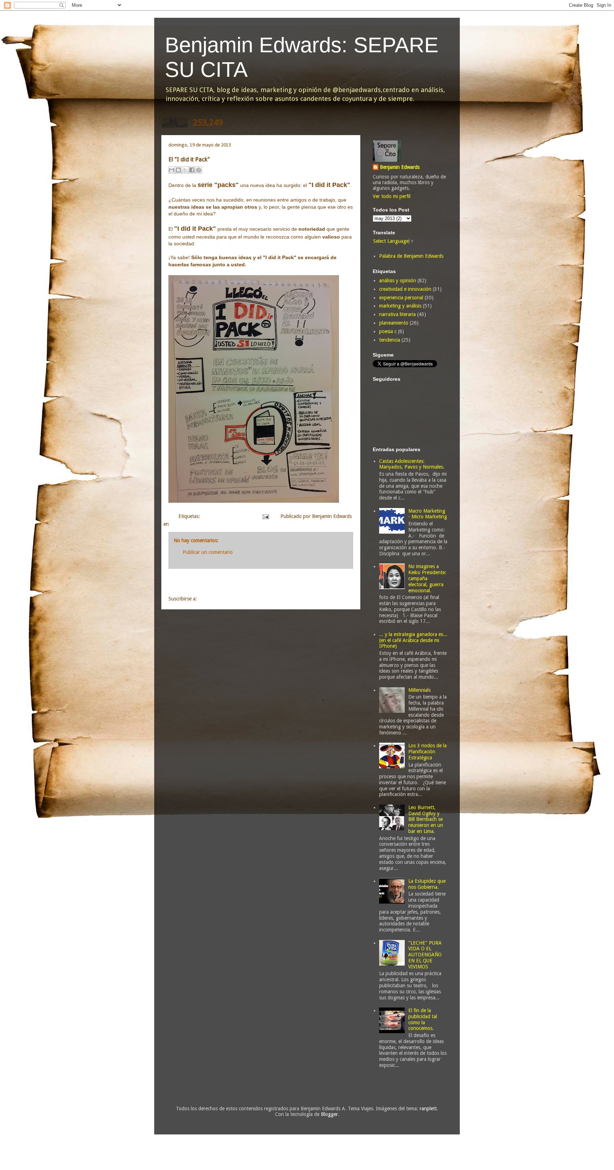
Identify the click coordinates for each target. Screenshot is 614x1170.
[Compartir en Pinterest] (198, 169)
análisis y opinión (397, 280)
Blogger (329, 1114)
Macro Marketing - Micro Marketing (427, 514)
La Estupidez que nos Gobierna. (427, 884)
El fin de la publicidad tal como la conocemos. (422, 1019)
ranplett (428, 1108)
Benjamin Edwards (400, 167)
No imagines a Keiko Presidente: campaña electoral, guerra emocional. (427, 578)
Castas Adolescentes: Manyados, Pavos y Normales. (412, 464)
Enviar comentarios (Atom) (227, 599)
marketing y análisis (400, 306)
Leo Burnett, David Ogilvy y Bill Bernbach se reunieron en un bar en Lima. (425, 819)
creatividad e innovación (227, 516)
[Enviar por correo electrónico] (171, 169)
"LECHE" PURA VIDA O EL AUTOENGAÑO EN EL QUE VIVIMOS (425, 954)
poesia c (388, 331)
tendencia (389, 340)
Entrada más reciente (202, 583)
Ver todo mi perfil (391, 196)
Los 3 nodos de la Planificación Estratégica (427, 751)
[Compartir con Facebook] (191, 169)
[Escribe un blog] (178, 169)
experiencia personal (401, 297)
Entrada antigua (327, 583)
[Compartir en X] (185, 169)
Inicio (269, 583)
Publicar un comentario (208, 552)
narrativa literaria (397, 314)
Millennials (419, 690)
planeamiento (393, 323)
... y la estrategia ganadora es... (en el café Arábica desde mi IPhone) (413, 640)
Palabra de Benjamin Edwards (411, 256)
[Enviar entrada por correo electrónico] (265, 516)
